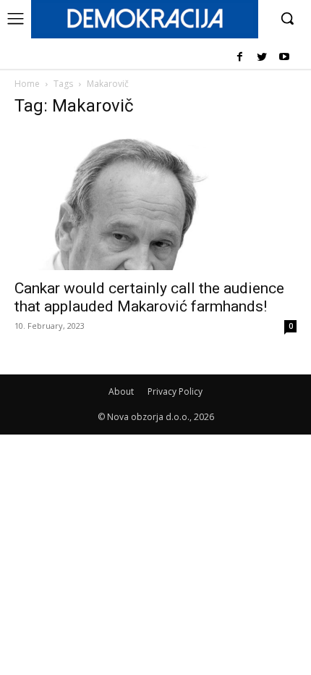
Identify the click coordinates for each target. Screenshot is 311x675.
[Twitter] (261, 57)
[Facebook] (240, 57)
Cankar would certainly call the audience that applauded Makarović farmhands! (149, 297)
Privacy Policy (175, 391)
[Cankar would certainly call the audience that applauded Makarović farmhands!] (155, 201)
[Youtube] (284, 57)
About (121, 391)
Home (27, 83)
